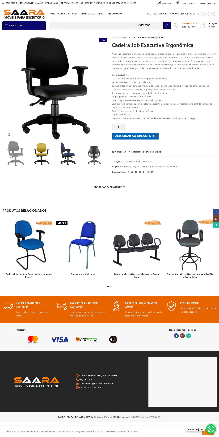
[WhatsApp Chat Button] (211, 429)
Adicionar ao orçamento (135, 136)
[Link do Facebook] (200, 14)
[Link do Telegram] (152, 172)
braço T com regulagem (143, 167)
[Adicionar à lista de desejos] (52, 224)
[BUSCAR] (167, 25)
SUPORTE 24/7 (189, 24)
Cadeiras (124, 37)
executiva (174, 167)
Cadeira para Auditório (82, 274)
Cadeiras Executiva (143, 161)
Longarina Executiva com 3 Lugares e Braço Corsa (136, 275)
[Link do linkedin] (144, 172)
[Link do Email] (136, 172)
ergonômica (162, 167)
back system (124, 167)
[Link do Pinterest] (140, 172)
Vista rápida (52, 231)
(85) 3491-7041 (189, 27)
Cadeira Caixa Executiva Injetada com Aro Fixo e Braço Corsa (190, 275)
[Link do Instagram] (206, 14)
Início (114, 37)
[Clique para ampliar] (9, 135)
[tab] (109, 186)
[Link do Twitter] (132, 172)
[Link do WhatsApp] (213, 14)
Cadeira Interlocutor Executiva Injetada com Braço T (29, 275)
